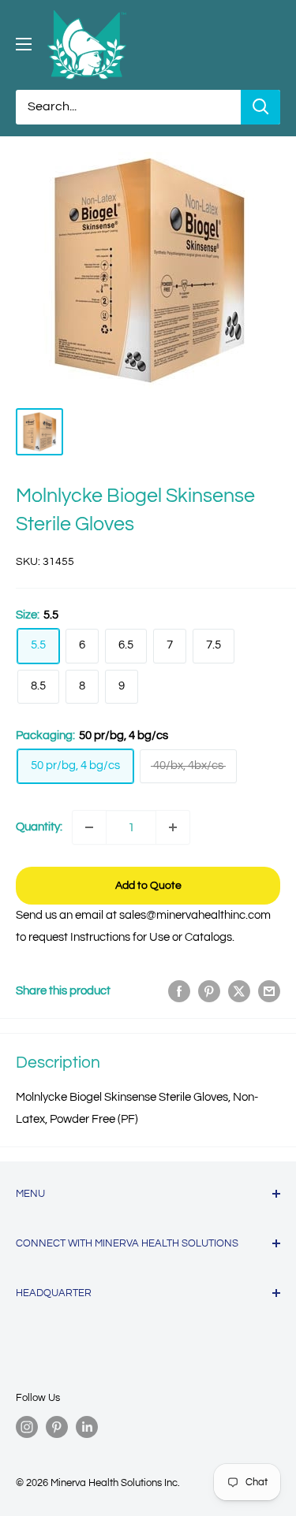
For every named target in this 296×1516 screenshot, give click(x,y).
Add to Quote (148, 885)
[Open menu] (24, 44)
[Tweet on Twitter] (239, 991)
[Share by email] (269, 991)
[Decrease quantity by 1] (89, 827)
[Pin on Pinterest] (209, 991)
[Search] (260, 107)
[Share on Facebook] (179, 991)
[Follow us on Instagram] (27, 1427)
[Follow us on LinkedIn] (87, 1427)
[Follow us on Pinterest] (57, 1427)
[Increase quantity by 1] (172, 827)
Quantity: (39, 827)
